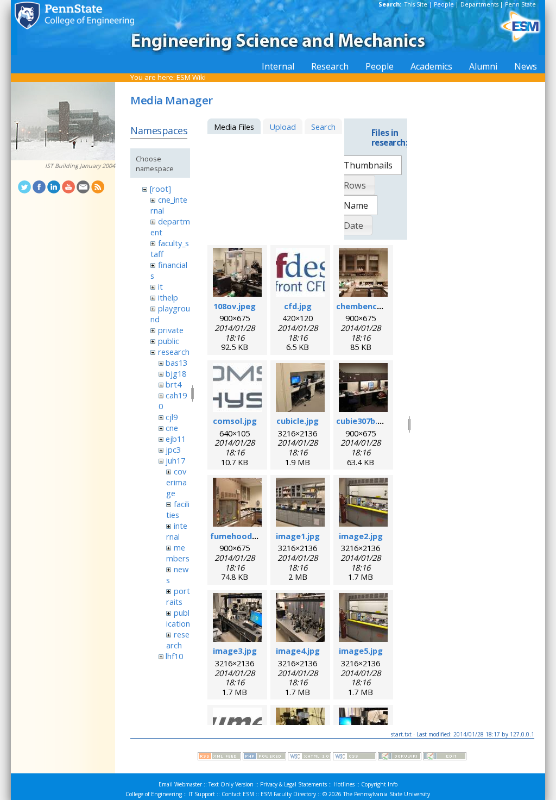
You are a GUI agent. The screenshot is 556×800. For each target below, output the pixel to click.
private (171, 329)
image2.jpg (361, 535)
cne (172, 427)
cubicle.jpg (297, 420)
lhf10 (174, 656)
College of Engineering (153, 794)
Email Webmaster (180, 784)
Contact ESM (238, 794)
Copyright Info (379, 784)
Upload (282, 126)
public (168, 340)
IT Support (201, 794)
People (444, 4)
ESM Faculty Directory (288, 794)
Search (323, 126)
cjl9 (172, 416)
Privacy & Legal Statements (293, 784)
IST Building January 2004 (80, 166)
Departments (479, 4)
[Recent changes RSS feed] (219, 757)
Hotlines (344, 784)
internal (176, 531)
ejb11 (176, 438)
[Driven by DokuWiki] (399, 757)
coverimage (176, 482)
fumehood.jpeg (240, 535)
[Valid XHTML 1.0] (309, 757)
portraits (177, 596)
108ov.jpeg (234, 306)
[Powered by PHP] (264, 757)
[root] (160, 188)
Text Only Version (231, 784)
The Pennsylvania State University (386, 794)
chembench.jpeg (368, 306)
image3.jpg (235, 650)
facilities (177, 509)
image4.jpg (298, 650)
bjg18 (176, 373)
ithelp (168, 297)
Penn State (520, 4)
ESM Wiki (191, 77)
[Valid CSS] (354, 757)
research (173, 351)
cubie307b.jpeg (365, 420)
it (160, 286)
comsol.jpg (235, 420)
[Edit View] (444, 757)
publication (178, 618)
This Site (416, 4)
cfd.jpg (298, 306)
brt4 (173, 384)
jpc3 (173, 449)
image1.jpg (298, 535)
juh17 (175, 460)
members (177, 553)
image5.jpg (361, 650)
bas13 (176, 362)
